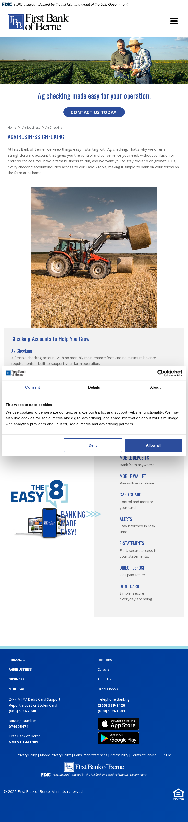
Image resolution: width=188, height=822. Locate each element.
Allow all (153, 445)
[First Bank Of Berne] (38, 22)
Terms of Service (143, 755)
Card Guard (130, 494)
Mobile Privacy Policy (55, 755)
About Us (104, 679)
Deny (93, 445)
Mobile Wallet (133, 476)
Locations (105, 659)
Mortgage (18, 689)
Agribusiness (20, 669)
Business (16, 679)
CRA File (165, 755)
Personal (17, 659)
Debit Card (129, 586)
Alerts (126, 519)
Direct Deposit (133, 567)
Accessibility (119, 755)
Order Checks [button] (108, 689)
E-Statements (132, 543)
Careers (104, 669)
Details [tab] (94, 387)
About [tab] (155, 387)
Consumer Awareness (90, 755)
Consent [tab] (32, 387)
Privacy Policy (27, 755)
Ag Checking (21, 351)
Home (12, 127)
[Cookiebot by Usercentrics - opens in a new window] (161, 373)
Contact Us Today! (94, 112)
